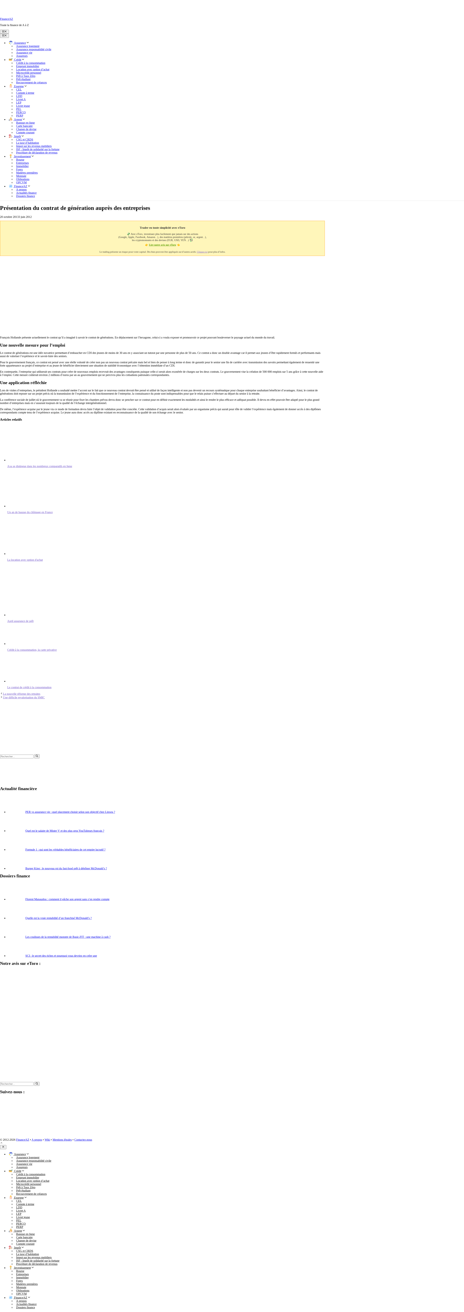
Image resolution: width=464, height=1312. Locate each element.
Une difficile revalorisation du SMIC (24, 697)
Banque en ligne (25, 122)
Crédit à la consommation (30, 62)
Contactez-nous (83, 1139)
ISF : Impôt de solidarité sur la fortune (37, 149)
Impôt (17, 136)
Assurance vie (24, 52)
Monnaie (21, 175)
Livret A (21, 99)
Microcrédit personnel (28, 72)
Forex (19, 169)
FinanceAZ (6, 18)
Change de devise (26, 129)
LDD (19, 96)
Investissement (22, 156)
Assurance (19, 42)
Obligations (22, 179)
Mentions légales (62, 1139)
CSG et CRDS (24, 139)
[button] (1, 1143)
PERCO (21, 112)
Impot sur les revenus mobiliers (34, 146)
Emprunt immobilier (27, 66)
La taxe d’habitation (27, 142)
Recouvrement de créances (31, 82)
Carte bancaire (24, 125)
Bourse (20, 159)
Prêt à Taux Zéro (25, 76)
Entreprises (22, 162)
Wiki (47, 1139)
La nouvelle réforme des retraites (21, 693)
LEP (18, 102)
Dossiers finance (25, 196)
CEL (19, 89)
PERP (19, 115)
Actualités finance (26, 192)
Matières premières (27, 172)
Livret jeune (23, 105)
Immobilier (22, 166)
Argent (17, 119)
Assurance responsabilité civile (33, 49)
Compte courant (25, 132)
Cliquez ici (202, 251)
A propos (21, 189)
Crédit (17, 59)
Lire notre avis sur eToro (162, 244)
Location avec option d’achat (32, 69)
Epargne (18, 86)
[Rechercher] (37, 756)
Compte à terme (25, 92)
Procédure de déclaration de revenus (36, 152)
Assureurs (22, 55)
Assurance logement (27, 46)
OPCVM (21, 182)
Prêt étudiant (23, 79)
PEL (18, 109)
